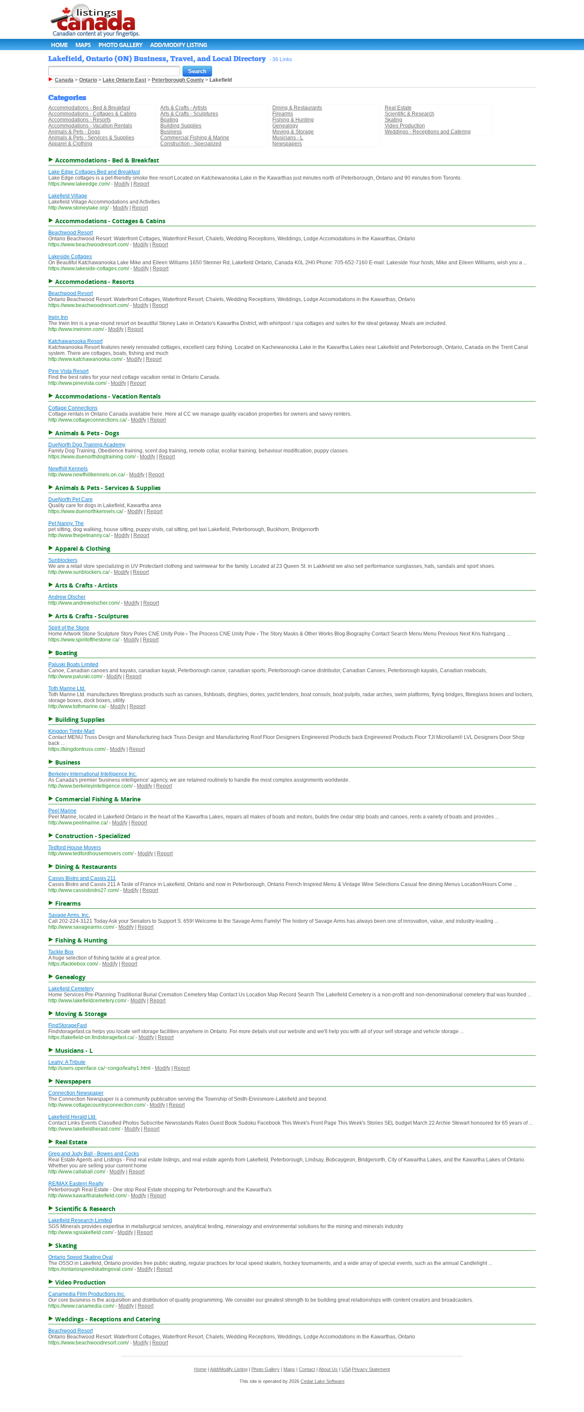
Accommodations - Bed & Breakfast (89, 108)
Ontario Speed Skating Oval (80, 1257)
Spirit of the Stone (68, 628)
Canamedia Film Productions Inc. (86, 1294)
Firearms (282, 114)
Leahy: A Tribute (67, 1062)
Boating (169, 120)
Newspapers (287, 144)
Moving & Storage (293, 132)
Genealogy (285, 126)
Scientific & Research (409, 114)
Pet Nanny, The (66, 523)
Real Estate (398, 108)
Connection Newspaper (75, 1093)
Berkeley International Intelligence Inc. (92, 774)
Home (59, 45)
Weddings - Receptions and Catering (428, 132)
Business (171, 132)
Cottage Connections (72, 408)
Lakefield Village (67, 196)
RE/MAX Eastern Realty (75, 1184)
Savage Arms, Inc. (69, 915)
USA (346, 1369)
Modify (122, 184)
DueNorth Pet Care (70, 499)
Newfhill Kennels (68, 469)
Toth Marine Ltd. (67, 688)
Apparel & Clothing (70, 144)
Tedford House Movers (74, 848)
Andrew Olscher (67, 597)
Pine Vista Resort (68, 371)
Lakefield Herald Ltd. (72, 1117)
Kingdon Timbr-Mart (71, 731)
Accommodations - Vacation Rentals (90, 126)
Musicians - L (287, 138)
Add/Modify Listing (178, 45)
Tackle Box (61, 952)
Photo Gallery (120, 45)
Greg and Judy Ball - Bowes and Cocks (93, 1154)
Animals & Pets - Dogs (74, 132)
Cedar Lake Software (323, 1381)
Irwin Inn (58, 317)
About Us (328, 1369)
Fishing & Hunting (293, 120)
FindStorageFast (67, 1025)
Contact (307, 1369)
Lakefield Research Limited (80, 1220)
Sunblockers (62, 560)
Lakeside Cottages (70, 257)
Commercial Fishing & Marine (194, 138)
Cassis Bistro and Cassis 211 (82, 878)
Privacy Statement (371, 1369)
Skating (393, 120)
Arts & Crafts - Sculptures (189, 114)
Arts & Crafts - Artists (183, 108)
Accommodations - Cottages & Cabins (92, 114)
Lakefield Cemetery (71, 989)
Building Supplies (180, 126)
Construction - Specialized (190, 144)
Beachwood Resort (70, 233)
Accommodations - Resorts (79, 120)
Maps (83, 45)
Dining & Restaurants (297, 108)
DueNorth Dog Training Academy (86, 445)
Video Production (405, 126)
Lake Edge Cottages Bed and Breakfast (94, 172)
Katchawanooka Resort (75, 341)
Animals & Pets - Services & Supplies (91, 138)
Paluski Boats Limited (73, 665)
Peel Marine (62, 811)
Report (141, 184)
